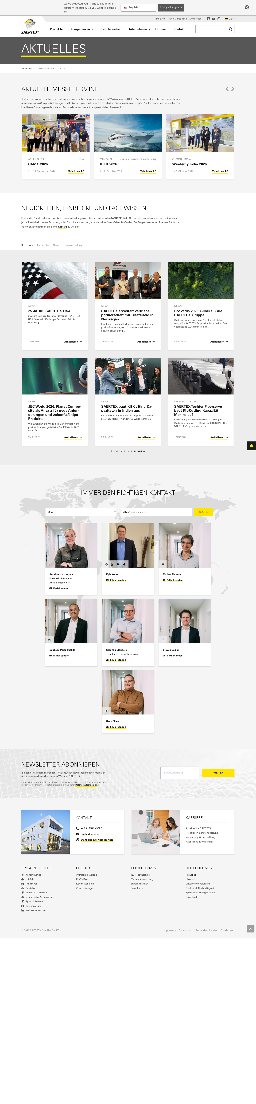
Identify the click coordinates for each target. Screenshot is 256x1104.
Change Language (171, 7)
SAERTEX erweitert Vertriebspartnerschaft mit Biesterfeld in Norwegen (127, 315)
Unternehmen (199, 868)
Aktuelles (191, 874)
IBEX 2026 (108, 164)
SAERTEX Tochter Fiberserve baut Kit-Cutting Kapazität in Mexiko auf (198, 410)
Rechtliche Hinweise (207, 930)
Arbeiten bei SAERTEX (198, 828)
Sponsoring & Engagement (201, 892)
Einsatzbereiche (36, 868)
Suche (203, 512)
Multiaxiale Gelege (86, 874)
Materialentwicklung (142, 879)
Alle (31, 245)
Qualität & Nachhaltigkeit (200, 888)
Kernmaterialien (85, 883)
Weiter (141, 451)
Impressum (170, 930)
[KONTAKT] (251, 445)
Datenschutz (186, 930)
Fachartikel (43, 245)
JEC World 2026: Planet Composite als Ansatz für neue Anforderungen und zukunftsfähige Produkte (54, 412)
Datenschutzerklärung (86, 784)
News (56, 245)
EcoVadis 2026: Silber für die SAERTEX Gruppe (198, 313)
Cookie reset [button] (227, 930)
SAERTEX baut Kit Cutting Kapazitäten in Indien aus (126, 408)
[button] (227, 89)
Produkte (85, 868)
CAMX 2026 (38, 164)
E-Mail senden (61, 588)
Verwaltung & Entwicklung (200, 837)
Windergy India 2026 (189, 164)
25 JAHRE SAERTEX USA (49, 311)
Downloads (137, 888)
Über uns (190, 879)
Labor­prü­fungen (139, 883)
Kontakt (62, 226)
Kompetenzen (143, 868)
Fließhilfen (81, 879)
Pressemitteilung (72, 245)
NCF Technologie (140, 874)
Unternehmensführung (198, 883)
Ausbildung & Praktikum (199, 841)
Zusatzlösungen (85, 888)
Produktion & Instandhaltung (202, 832)
